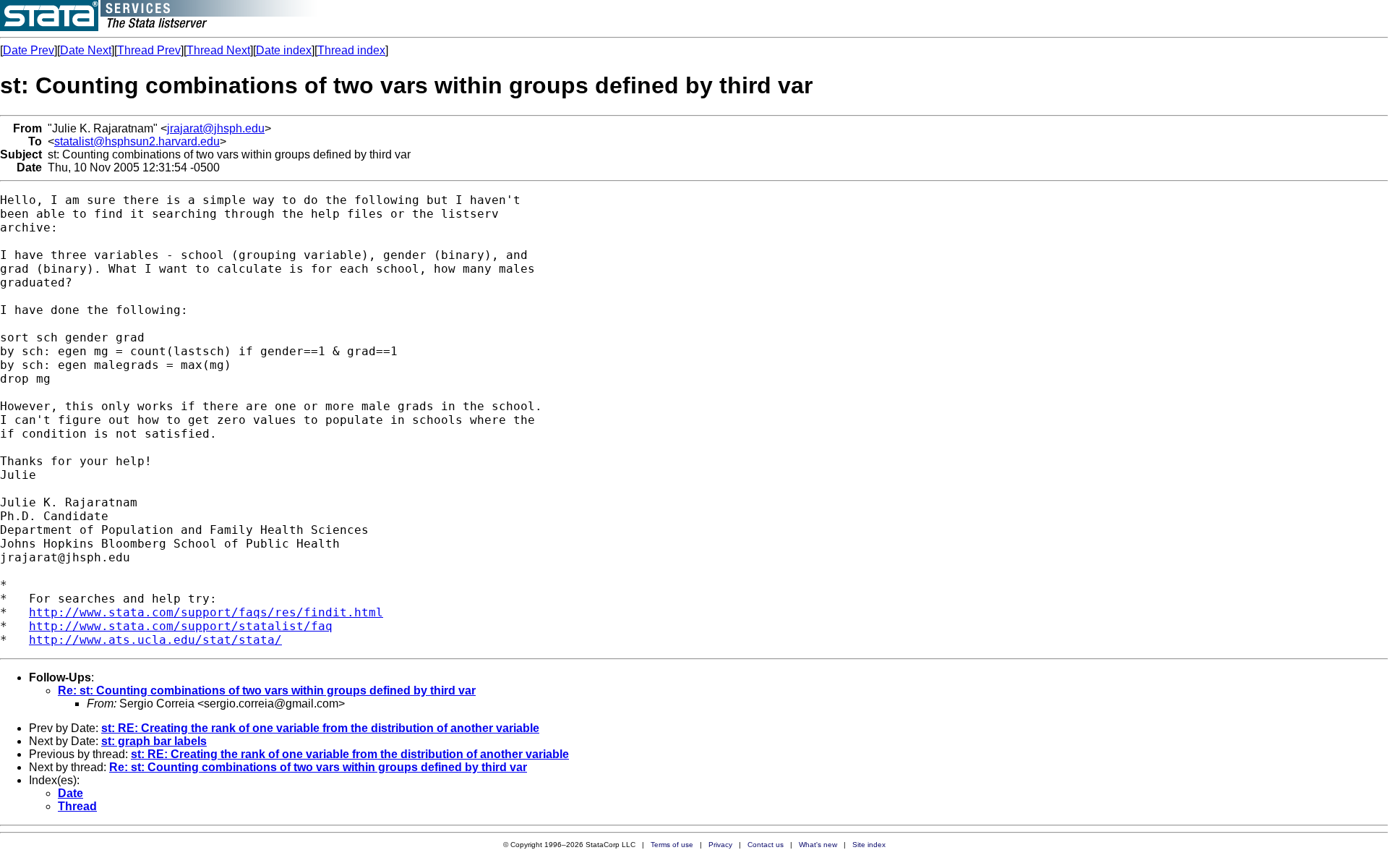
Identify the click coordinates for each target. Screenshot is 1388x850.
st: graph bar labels (154, 741)
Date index (284, 50)
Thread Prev (149, 50)
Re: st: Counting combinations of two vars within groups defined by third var (267, 690)
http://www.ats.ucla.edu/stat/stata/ (155, 640)
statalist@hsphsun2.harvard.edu (137, 141)
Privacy (720, 845)
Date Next (85, 50)
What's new (818, 845)
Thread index (351, 50)
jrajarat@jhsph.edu (216, 128)
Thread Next (218, 50)
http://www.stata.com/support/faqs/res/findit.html (206, 612)
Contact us (765, 845)
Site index (869, 845)
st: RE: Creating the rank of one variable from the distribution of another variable (320, 728)
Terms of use (672, 845)
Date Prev (28, 50)
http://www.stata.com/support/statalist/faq (181, 626)
